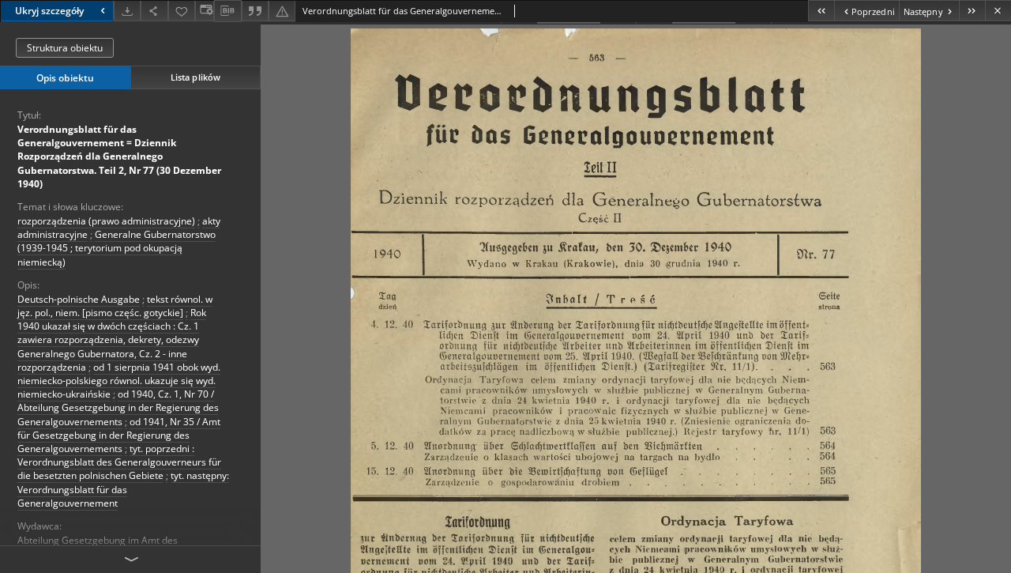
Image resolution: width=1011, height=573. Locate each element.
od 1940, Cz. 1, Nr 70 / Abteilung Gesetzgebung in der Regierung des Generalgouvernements (118, 407)
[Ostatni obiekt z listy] (972, 10)
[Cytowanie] (255, 10)
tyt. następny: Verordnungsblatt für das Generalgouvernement (123, 489)
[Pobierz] (127, 10)
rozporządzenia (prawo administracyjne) (106, 221)
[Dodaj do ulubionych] (181, 10)
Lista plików (195, 77)
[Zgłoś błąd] (282, 10)
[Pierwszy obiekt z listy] (821, 10)
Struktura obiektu (65, 48)
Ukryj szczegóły (49, 10)
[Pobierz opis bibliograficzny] (227, 11)
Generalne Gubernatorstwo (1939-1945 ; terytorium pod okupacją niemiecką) (116, 248)
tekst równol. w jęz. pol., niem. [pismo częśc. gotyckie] (114, 305)
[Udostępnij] (154, 10)
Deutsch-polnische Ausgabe (78, 299)
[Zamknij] (998, 10)
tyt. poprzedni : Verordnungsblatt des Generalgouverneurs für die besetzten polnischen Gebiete (119, 462)
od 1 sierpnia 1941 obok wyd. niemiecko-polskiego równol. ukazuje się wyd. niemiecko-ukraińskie (118, 380)
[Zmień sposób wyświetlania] (204, 10)
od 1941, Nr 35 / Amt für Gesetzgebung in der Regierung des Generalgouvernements (118, 435)
